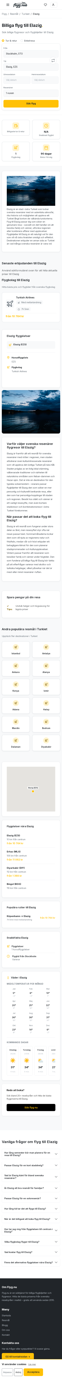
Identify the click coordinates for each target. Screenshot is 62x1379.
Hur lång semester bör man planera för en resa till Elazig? (27, 1153)
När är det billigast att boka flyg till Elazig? (27, 1219)
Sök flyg (31, 103)
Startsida (6, 1315)
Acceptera (33, 1372)
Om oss (6, 1330)
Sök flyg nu (31, 1107)
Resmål (5, 1320)
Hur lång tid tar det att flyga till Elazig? (25, 1208)
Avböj (18, 1372)
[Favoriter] (45, 4)
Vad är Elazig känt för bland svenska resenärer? (24, 1176)
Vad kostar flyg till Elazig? (18, 1252)
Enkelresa (29, 40)
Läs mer (32, 1364)
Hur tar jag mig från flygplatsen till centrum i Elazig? (28, 1230)
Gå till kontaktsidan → (17, 1356)
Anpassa (7, 1372)
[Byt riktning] (53, 60)
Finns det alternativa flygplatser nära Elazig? (28, 1262)
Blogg (5, 1325)
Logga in (54, 4)
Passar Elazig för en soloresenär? (22, 1198)
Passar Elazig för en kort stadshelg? (23, 1165)
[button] (33, 791)
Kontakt (6, 1334)
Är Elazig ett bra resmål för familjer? (24, 1188)
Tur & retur (11, 40)
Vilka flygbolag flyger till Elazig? (21, 1242)
